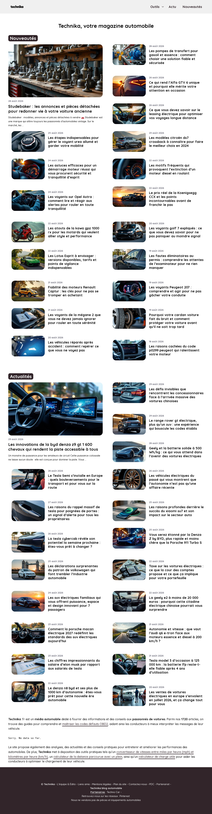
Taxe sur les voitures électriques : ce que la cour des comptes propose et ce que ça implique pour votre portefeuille (176, 572)
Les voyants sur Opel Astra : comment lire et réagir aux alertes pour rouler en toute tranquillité (71, 203)
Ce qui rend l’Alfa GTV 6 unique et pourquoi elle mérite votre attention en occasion (174, 86)
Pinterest (125, 796)
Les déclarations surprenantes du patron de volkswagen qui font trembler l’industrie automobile (73, 572)
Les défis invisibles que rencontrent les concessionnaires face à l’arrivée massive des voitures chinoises (176, 395)
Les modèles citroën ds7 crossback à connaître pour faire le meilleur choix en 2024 (176, 142)
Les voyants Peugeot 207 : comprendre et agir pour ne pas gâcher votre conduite (175, 291)
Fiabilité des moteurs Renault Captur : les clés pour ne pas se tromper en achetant (73, 291)
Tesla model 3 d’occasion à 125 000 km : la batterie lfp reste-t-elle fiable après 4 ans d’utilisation (174, 666)
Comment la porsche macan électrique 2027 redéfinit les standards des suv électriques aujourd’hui (72, 635)
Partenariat (163, 784)
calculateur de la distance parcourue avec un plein (87, 757)
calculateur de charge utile (157, 757)
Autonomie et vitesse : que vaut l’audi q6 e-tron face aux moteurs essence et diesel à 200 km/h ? (175, 635)
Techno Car (113, 792)
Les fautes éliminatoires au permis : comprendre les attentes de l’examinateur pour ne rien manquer (176, 262)
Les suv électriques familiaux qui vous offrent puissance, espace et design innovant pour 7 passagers (74, 604)
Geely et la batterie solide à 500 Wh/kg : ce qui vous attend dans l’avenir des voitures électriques (175, 452)
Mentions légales (101, 784)
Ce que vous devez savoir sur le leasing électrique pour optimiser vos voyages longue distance (176, 114)
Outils (154, 7)
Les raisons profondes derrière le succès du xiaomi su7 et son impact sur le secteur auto (176, 511)
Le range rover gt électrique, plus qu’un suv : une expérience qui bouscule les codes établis (174, 424)
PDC (151, 784)
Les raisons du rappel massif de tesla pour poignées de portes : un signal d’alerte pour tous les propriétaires (74, 513)
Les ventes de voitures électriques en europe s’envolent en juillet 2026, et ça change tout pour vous (176, 698)
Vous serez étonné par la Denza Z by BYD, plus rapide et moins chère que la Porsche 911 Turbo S (175, 539)
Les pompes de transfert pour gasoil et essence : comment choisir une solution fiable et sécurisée (173, 57)
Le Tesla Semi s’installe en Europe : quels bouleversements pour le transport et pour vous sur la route (75, 481)
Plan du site (119, 784)
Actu (172, 7)
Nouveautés (192, 7)
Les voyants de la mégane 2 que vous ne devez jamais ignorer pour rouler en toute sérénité (74, 319)
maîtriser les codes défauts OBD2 (85, 724)
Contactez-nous (138, 784)
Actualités (21, 376)
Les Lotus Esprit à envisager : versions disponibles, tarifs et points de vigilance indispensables (72, 262)
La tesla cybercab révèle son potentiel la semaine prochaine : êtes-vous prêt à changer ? (74, 542)
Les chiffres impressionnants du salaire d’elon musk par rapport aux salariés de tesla (74, 664)
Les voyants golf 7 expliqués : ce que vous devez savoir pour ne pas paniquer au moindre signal (175, 232)
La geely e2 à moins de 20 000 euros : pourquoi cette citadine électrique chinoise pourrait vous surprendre (175, 604)
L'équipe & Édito (66, 784)
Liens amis (84, 784)
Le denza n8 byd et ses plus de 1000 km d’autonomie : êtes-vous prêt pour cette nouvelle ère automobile (75, 694)
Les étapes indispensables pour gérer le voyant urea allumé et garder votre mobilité (73, 142)
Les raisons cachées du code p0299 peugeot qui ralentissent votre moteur (174, 350)
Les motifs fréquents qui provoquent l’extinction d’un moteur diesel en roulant (172, 169)
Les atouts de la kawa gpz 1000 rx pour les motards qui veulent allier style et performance (73, 232)
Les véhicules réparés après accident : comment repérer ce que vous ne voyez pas (73, 346)
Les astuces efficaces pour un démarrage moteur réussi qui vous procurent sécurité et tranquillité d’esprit (72, 171)
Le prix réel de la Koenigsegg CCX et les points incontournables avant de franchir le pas (173, 199)
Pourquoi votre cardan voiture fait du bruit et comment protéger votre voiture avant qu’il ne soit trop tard (174, 321)
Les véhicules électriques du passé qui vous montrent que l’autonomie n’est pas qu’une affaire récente (172, 481)
